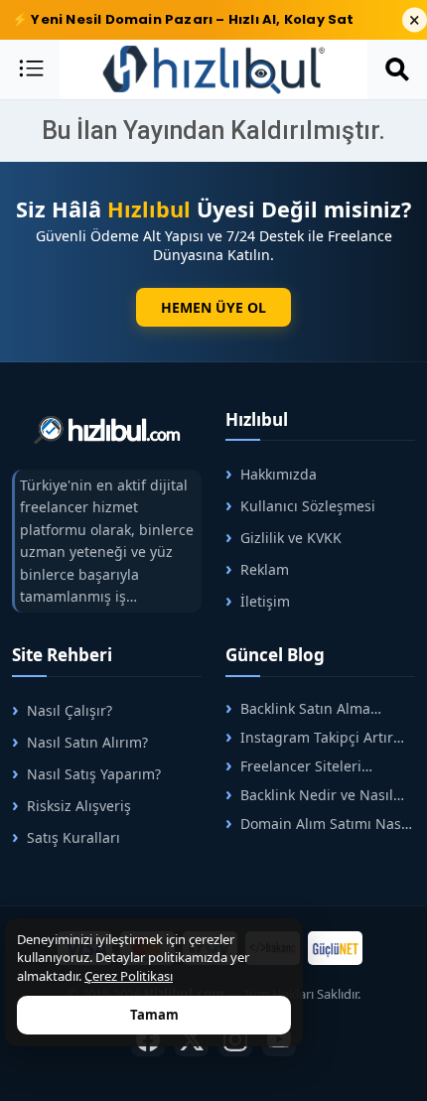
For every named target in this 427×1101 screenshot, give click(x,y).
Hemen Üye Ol (213, 307)
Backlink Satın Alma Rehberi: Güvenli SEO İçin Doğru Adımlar (310, 708)
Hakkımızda (278, 474)
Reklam (264, 569)
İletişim (265, 601)
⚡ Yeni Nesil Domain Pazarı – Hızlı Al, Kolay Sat (183, 19)
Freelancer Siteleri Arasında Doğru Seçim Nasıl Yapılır (318, 766)
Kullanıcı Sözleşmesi (307, 505)
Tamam (154, 1015)
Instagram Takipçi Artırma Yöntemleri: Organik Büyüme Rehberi (319, 737)
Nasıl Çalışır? (69, 710)
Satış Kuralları (73, 837)
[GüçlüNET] (335, 948)
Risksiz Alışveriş (79, 805)
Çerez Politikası (128, 976)
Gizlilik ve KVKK (291, 537)
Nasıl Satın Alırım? (87, 742)
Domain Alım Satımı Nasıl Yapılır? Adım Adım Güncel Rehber (317, 823)
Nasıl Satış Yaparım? (94, 773)
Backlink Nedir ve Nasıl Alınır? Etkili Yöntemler (309, 794)
